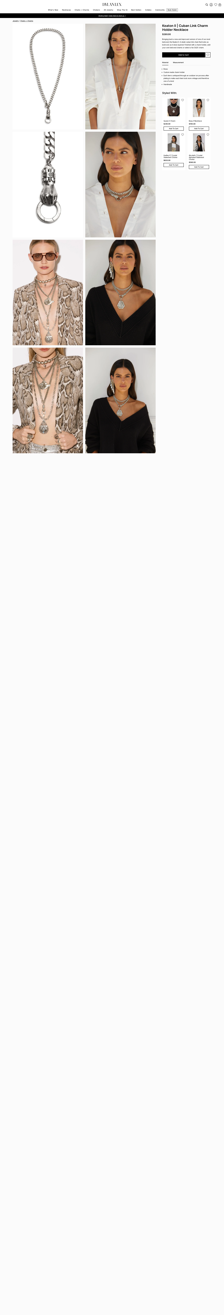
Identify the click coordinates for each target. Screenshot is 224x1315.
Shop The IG (122, 10)
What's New (53, 10)
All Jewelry (108, 10)
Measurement (178, 62)
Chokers (96, 10)
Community (160, 10)
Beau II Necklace (195, 121)
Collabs (148, 10)
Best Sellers (136, 10)
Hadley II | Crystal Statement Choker (170, 156)
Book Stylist (172, 10)
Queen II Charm (169, 121)
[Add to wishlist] (207, 54)
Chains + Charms (82, 10)
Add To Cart (173, 128)
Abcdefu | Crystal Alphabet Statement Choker (196, 157)
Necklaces (66, 10)
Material (165, 62)
